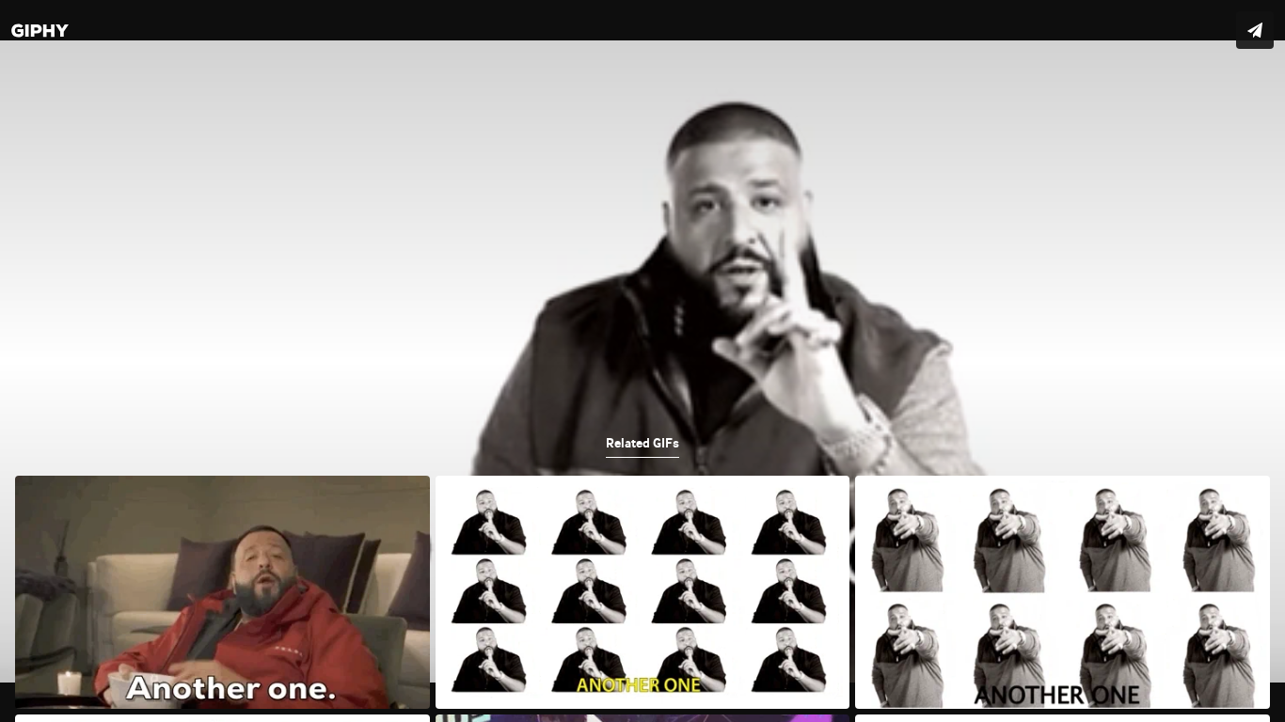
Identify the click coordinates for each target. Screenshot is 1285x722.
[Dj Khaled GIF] (642, 361)
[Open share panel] (1255, 30)
